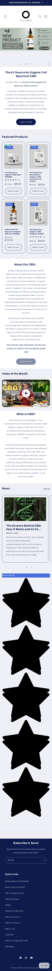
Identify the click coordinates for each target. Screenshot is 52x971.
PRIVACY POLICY (13, 923)
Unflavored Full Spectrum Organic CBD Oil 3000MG (13, 232)
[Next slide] (31, 64)
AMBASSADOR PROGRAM (17, 881)
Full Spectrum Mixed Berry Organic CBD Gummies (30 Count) (36, 177)
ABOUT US (10, 929)
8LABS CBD (21, 968)
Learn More (26, 122)
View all (46, 489)
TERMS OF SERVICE (14, 911)
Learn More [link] (26, 362)
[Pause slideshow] (49, 64)
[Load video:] (26, 393)
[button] (5, 17)
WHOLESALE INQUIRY (15, 887)
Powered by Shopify (34, 968)
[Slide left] (20, 567)
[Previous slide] (20, 64)
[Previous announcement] (5, 3)
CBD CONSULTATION (14, 893)
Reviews (8, 575)
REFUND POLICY (13, 917)
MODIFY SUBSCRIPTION (16, 941)
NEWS (8, 905)
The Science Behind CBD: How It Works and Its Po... (24, 527)
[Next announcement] (47, 3)
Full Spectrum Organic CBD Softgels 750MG (37, 232)
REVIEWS (9, 947)
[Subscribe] (44, 860)
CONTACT (9, 935)
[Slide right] (31, 567)
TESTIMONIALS (12, 899)
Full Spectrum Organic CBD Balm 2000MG (13, 175)
